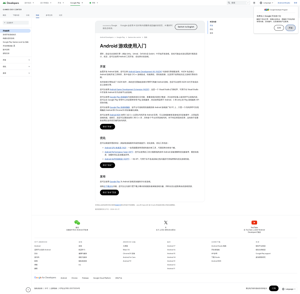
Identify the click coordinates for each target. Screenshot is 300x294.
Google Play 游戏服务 (119, 97)
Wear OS (126, 250)
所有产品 (118, 278)
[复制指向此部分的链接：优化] (108, 138)
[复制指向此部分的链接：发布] (108, 176)
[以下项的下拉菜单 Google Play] (83, 3)
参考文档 (49, 15)
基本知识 (27, 3)
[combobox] (238, 3)
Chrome (74, 278)
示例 (27, 15)
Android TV (127, 261)
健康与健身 (83, 253)
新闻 (36, 261)
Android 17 (171, 246)
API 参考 (214, 253)
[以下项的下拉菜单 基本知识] (34, 3)
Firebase (85, 278)
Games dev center (12, 9)
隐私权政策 (83, 261)
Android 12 (171, 265)
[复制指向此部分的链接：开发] (108, 66)
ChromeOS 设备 (129, 253)
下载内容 (16, 15)
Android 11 (171, 268)
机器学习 (82, 250)
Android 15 (171, 253)
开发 (59, 3)
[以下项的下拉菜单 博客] (98, 3)
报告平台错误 (261, 246)
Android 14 (171, 257)
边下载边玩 (108, 186)
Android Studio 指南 (218, 246)
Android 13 (171, 261)
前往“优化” (107, 165)
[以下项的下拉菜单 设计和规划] (52, 3)
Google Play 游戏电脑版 (120, 107)
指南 (37, 15)
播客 (36, 268)
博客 (93, 3)
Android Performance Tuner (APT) (119, 152)
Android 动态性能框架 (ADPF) (117, 159)
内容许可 (118, 205)
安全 (36, 253)
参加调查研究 (261, 257)
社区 (60, 15)
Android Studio (284, 3)
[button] (14, 60)
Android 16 (171, 250)
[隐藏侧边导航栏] (28, 289)
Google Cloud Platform (102, 278)
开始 (290, 28)
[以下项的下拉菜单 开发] (64, 3)
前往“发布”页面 (109, 192)
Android (37, 246)
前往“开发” (107, 126)
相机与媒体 (83, 257)
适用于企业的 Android (42, 250)
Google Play (75, 3)
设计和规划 (44, 3)
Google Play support (263, 253)
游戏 (80, 246)
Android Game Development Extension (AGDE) (129, 89)
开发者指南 (215, 250)
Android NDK (115, 115)
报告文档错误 (261, 250)
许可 (46, 288)
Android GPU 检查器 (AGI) (115, 148)
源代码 (36, 257)
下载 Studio (215, 257)
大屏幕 (125, 246)
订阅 (274, 288)
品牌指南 (54, 288)
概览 (4, 15)
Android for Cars (129, 257)
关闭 (279, 28)
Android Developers (107, 37)
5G (80, 265)
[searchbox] (16, 23)
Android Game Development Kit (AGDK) (145, 72)
